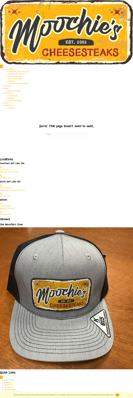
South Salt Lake (14, 101)
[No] (130, 395)
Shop (6, 89)
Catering (7, 86)
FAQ (6, 103)
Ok (117, 395)
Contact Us (9, 106)
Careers (11, 108)
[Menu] (1, 66)
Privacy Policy (10, 390)
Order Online (9, 69)
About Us (8, 93)
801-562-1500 (5, 215)
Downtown (12, 96)
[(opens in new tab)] (66, 298)
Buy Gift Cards (14, 91)
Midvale (11, 98)
